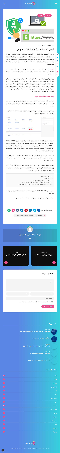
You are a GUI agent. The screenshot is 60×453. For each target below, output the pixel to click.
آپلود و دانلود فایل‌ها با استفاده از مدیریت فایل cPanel (39, 360)
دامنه (56, 394)
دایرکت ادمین (54, 398)
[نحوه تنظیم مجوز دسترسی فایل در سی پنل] (54, 339)
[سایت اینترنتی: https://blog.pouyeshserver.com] (30, 238)
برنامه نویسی (54, 387)
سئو (56, 402)
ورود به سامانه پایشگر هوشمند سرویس (44, 96)
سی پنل (48, 15)
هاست (40, 15)
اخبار (56, 379)
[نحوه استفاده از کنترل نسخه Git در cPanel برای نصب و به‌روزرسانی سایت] (54, 332)
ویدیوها (55, 432)
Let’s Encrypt (50, 69)
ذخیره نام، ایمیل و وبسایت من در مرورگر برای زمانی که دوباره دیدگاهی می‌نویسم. (36, 302)
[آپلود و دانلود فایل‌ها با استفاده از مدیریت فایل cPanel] (54, 361)
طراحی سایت (54, 409)
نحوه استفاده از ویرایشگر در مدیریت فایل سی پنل (40, 353)
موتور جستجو (54, 421)
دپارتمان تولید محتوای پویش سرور (30, 234)
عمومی (55, 413)
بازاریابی (55, 383)
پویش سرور (35, 448)
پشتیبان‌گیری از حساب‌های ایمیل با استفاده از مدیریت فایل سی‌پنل (36, 346)
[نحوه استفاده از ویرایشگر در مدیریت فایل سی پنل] (54, 354)
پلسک (55, 391)
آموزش (55, 376)
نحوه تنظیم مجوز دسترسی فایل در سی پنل (41, 338)
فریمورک (55, 417)
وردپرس (55, 428)
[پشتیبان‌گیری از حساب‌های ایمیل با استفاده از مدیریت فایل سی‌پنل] (54, 346)
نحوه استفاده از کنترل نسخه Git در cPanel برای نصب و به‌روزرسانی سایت (35, 331)
